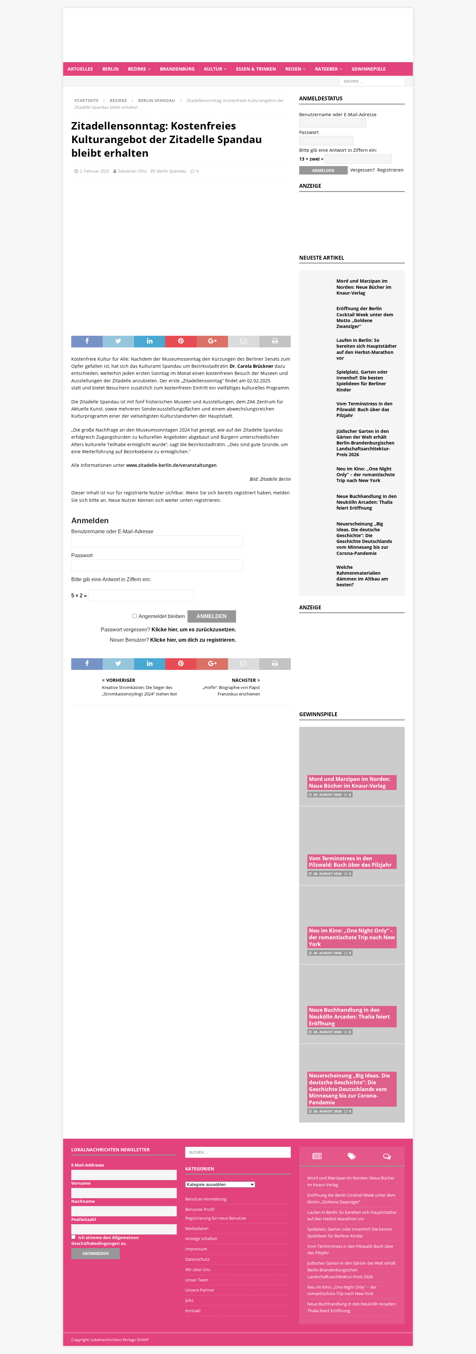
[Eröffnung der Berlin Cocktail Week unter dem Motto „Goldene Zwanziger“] (320, 315)
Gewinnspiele (369, 69)
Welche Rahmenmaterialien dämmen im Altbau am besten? (362, 576)
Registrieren (390, 170)
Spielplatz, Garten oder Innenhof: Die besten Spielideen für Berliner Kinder (362, 381)
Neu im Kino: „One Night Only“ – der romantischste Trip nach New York (365, 474)
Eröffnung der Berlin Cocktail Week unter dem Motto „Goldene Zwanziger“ (364, 317)
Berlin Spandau (171, 171)
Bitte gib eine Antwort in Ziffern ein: (111, 579)
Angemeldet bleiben (162, 616)
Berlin (110, 69)
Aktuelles (80, 69)
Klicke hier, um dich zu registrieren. (193, 640)
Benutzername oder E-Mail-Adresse (112, 531)
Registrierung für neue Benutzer (215, 1218)
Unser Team (196, 1280)
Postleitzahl (83, 1219)
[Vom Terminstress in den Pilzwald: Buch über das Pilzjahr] (320, 410)
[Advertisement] (347, 660)
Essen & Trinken (256, 69)
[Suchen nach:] (372, 81)
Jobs (189, 1300)
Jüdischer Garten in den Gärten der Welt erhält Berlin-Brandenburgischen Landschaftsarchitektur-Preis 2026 (365, 443)
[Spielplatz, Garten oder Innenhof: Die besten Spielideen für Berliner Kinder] (320, 379)
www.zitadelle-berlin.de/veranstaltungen (171, 465)
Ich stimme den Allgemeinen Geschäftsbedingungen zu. (105, 1240)
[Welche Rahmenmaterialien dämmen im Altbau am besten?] (320, 574)
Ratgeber (326, 69)
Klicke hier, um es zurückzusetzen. (194, 629)
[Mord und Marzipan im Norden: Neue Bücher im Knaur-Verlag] (320, 288)
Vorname (81, 1183)
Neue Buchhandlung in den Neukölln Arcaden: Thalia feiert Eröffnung (366, 502)
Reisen (293, 69)
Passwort (82, 555)
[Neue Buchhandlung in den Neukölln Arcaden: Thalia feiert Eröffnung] (320, 503)
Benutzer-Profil (199, 1209)
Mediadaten (197, 1228)
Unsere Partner (199, 1290)
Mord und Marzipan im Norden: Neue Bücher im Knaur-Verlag (363, 287)
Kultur (213, 69)
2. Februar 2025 (94, 171)
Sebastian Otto (132, 171)
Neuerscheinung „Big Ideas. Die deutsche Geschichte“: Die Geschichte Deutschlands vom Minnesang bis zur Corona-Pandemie (364, 538)
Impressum (196, 1249)
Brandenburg (177, 69)
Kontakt (193, 1311)
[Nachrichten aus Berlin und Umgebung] (238, 58)
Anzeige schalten (201, 1238)
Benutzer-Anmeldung (205, 1199)
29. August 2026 (327, 794)
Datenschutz (197, 1259)
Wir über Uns (197, 1269)
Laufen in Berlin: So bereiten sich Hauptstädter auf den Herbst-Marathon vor (366, 349)
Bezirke (137, 69)
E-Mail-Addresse (87, 1165)
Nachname (83, 1201)
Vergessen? (362, 170)
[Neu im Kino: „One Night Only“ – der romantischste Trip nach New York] (320, 475)
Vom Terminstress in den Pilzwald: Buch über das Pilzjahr (364, 409)
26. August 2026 (327, 953)
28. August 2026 (327, 873)
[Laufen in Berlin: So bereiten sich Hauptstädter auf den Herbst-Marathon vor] (320, 347)
